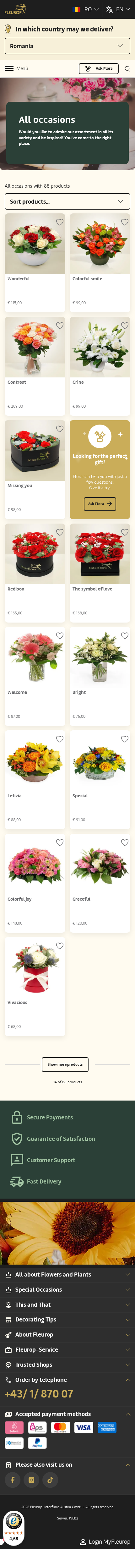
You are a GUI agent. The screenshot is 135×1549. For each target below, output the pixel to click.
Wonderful (19, 279)
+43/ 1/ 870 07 (39, 1394)
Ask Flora (104, 68)
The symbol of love (92, 589)
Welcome (17, 692)
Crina (78, 382)
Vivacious (17, 1003)
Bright (79, 692)
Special (80, 796)
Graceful (81, 899)
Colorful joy (20, 899)
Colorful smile (87, 279)
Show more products (65, 1064)
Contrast (17, 382)
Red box (16, 589)
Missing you (20, 486)
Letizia (15, 796)
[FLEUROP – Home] (15, 9)
